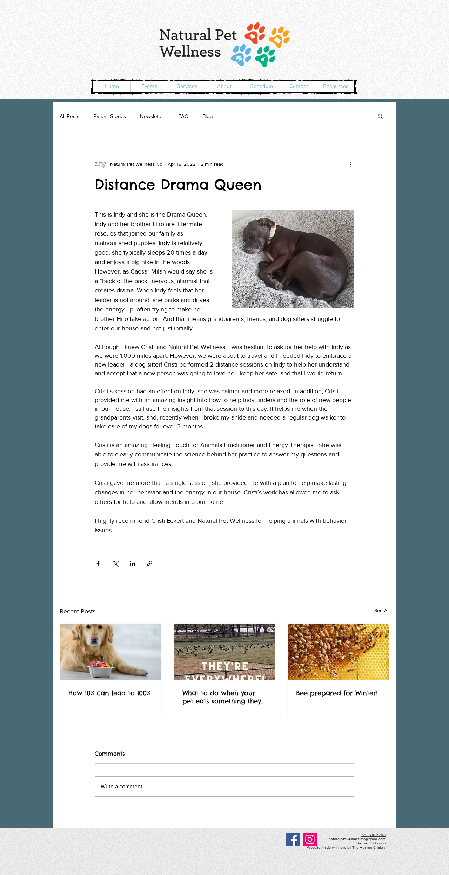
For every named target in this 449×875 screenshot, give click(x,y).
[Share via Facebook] (98, 563)
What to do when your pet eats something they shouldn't (221, 697)
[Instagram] (310, 839)
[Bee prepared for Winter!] (338, 652)
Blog (207, 116)
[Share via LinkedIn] (132, 563)
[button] (380, 116)
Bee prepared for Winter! (337, 693)
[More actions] (350, 164)
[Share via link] (149, 563)
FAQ (183, 116)
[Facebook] (293, 839)
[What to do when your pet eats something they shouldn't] (224, 652)
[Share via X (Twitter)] (115, 563)
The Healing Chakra (369, 847)
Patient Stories (109, 116)
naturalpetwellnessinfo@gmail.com (357, 839)
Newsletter (152, 116)
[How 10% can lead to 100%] (110, 652)
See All (381, 610)
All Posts (69, 116)
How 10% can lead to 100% (109, 693)
